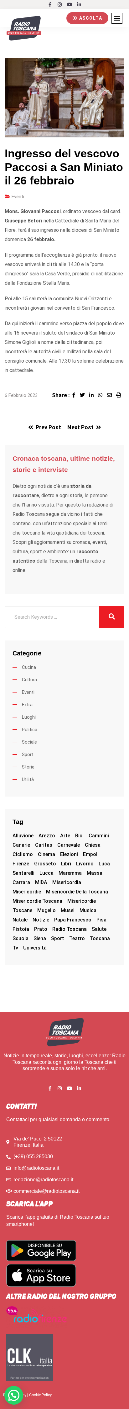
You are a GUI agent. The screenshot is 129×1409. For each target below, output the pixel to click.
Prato (40, 929)
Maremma (70, 873)
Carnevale (68, 845)
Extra (27, 704)
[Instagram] (59, 4)
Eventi (18, 196)
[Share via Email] (111, 395)
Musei (68, 910)
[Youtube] (69, 4)
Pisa (101, 920)
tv (15, 948)
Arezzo (47, 836)
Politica (29, 729)
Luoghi (29, 717)
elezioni (69, 854)
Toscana (100, 938)
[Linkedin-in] (79, 4)
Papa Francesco (72, 920)
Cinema (46, 854)
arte (65, 836)
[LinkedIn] (93, 395)
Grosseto (45, 864)
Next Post (80, 427)
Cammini (99, 836)
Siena (40, 938)
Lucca (46, 873)
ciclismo (23, 854)
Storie (28, 767)
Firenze (21, 864)
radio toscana (69, 929)
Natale (20, 920)
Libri (66, 864)
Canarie (21, 845)
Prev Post (48, 427)
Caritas (43, 845)
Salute (99, 929)
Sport (28, 754)
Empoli (91, 854)
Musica (88, 910)
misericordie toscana (37, 901)
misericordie (27, 892)
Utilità (28, 779)
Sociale (29, 742)
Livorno (85, 864)
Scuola (20, 938)
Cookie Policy (40, 1395)
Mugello (46, 910)
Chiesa (93, 845)
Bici (79, 836)
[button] (87, 18)
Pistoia (21, 929)
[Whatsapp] (102, 395)
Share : (61, 395)
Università (35, 948)
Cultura (29, 680)
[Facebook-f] (50, 4)
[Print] (120, 395)
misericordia (66, 882)
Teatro (77, 938)
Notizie (41, 920)
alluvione (23, 836)
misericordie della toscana (77, 892)
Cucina (29, 667)
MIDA (41, 882)
